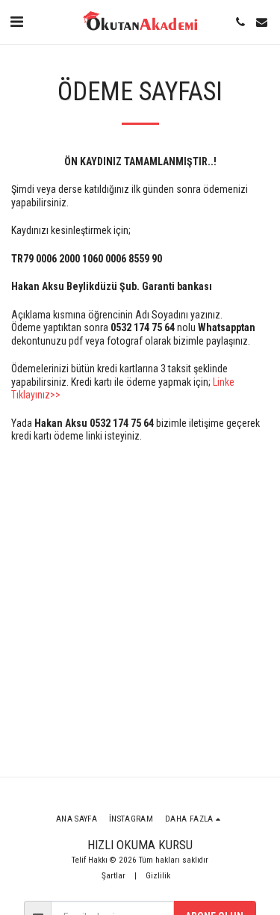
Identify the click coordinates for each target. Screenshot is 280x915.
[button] (16, 21)
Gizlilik (158, 876)
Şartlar (113, 876)
